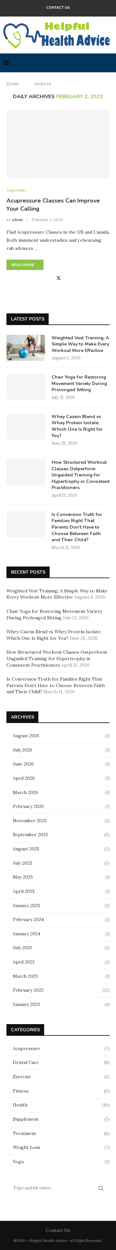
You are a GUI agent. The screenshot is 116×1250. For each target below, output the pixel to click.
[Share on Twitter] (58, 278)
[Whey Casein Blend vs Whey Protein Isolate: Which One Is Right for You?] (25, 426)
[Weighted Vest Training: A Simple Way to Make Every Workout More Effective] (25, 348)
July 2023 (22, 948)
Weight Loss (61, 1147)
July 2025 (22, 863)
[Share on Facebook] (51, 278)
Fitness (61, 1091)
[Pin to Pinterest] (66, 278)
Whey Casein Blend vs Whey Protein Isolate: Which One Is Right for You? (77, 426)
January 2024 (26, 934)
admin (17, 219)
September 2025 (30, 834)
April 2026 (24, 778)
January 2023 (26, 1004)
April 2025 (24, 891)
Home (12, 84)
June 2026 (23, 764)
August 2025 (26, 849)
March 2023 (25, 976)
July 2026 (22, 750)
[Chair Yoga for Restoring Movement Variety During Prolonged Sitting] (25, 387)
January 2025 (26, 905)
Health (61, 1105)
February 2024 (28, 919)
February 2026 (28, 806)
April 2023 (23, 962)
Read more (22, 264)
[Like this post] (43, 278)
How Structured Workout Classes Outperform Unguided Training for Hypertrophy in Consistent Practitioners (81, 475)
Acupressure (61, 1048)
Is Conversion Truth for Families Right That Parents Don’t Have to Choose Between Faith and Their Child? (77, 527)
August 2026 (26, 736)
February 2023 (28, 990)
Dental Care (61, 1062)
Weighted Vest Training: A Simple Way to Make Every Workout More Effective (80, 344)
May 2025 (23, 877)
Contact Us (58, 7)
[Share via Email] (72, 278)
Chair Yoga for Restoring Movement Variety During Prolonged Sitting (79, 383)
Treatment (61, 1133)
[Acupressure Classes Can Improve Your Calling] (58, 144)
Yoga (61, 1161)
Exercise (61, 1077)
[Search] (109, 62)
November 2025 (30, 821)
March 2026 (25, 792)
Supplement (61, 1119)
